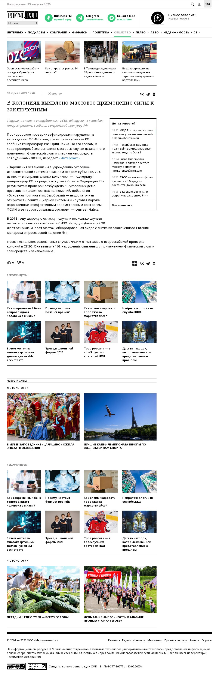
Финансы (79, 32)
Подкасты (36, 32)
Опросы (207, 640)
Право (141, 32)
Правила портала (176, 640)
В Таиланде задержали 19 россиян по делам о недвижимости (100, 72)
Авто (155, 32)
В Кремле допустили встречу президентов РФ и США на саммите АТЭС (130, 195)
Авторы (195, 640)
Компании (58, 32)
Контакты (139, 640)
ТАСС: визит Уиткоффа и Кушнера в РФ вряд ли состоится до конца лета (132, 181)
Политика (100, 32)
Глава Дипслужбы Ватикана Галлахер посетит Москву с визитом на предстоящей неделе (130, 164)
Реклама (114, 640)
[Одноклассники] (154, 94)
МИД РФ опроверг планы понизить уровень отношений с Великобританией (132, 134)
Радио (126, 640)
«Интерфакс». (70, 158)
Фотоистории (17, 388)
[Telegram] (148, 94)
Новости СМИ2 (17, 380)
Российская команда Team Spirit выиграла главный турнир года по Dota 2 (131, 148)
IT (195, 32)
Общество (122, 32)
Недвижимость (176, 32)
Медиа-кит (155, 640)
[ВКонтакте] (142, 94)
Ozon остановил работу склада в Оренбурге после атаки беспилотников (23, 74)
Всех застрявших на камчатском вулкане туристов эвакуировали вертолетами (138, 74)
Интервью (15, 32)
